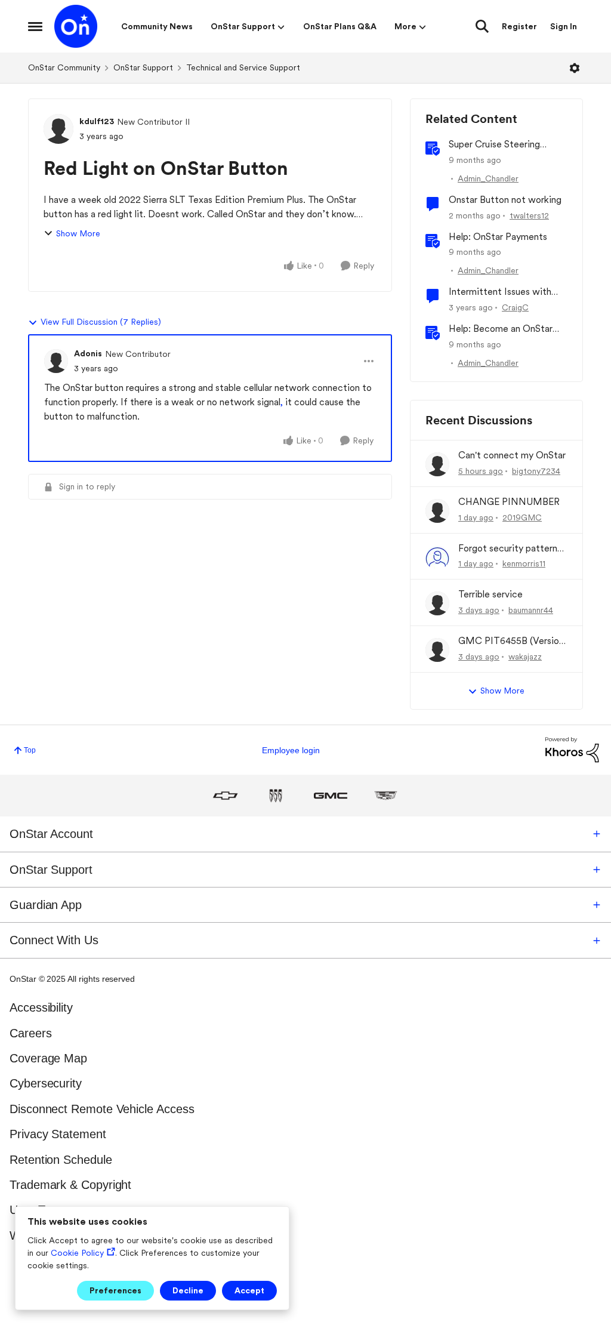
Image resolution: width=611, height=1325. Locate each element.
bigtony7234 (536, 471)
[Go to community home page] (75, 26)
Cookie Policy (77, 1253)
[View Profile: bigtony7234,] (437, 464)
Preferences (115, 1290)
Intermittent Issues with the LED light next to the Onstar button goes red (501, 292)
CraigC (515, 307)
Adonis (88, 353)
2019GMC (522, 517)
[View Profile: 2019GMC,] (437, 511)
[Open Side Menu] (35, 26)
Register (519, 26)
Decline (187, 1290)
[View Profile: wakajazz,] (437, 650)
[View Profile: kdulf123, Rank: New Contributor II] (58, 129)
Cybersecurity (46, 1083)
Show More (78, 233)
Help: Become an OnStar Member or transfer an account (501, 329)
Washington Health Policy (76, 1235)
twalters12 (529, 215)
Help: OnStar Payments (498, 236)
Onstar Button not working (505, 199)
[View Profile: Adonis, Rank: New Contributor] (56, 361)
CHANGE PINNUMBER (509, 501)
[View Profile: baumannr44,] (437, 603)
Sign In (563, 26)
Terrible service (490, 594)
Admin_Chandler (488, 178)
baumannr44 (530, 610)
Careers (30, 1033)
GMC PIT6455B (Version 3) (511, 641)
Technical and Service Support (243, 67)
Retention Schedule (61, 1159)
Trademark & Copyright (70, 1184)
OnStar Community (64, 67)
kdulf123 (96, 121)
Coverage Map (48, 1058)
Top (30, 750)
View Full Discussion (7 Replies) (101, 321)
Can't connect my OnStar (512, 455)
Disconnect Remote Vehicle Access (102, 1109)
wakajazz (525, 656)
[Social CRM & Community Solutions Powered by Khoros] (572, 749)
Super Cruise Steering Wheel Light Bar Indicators (505, 144)
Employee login (291, 750)
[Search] (482, 26)
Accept (249, 1290)
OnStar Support (143, 67)
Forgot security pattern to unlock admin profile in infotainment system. (510, 549)
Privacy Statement (58, 1134)
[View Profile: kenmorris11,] (437, 557)
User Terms (40, 1209)
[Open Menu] (574, 68)
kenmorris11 (523, 563)
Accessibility (41, 1007)
